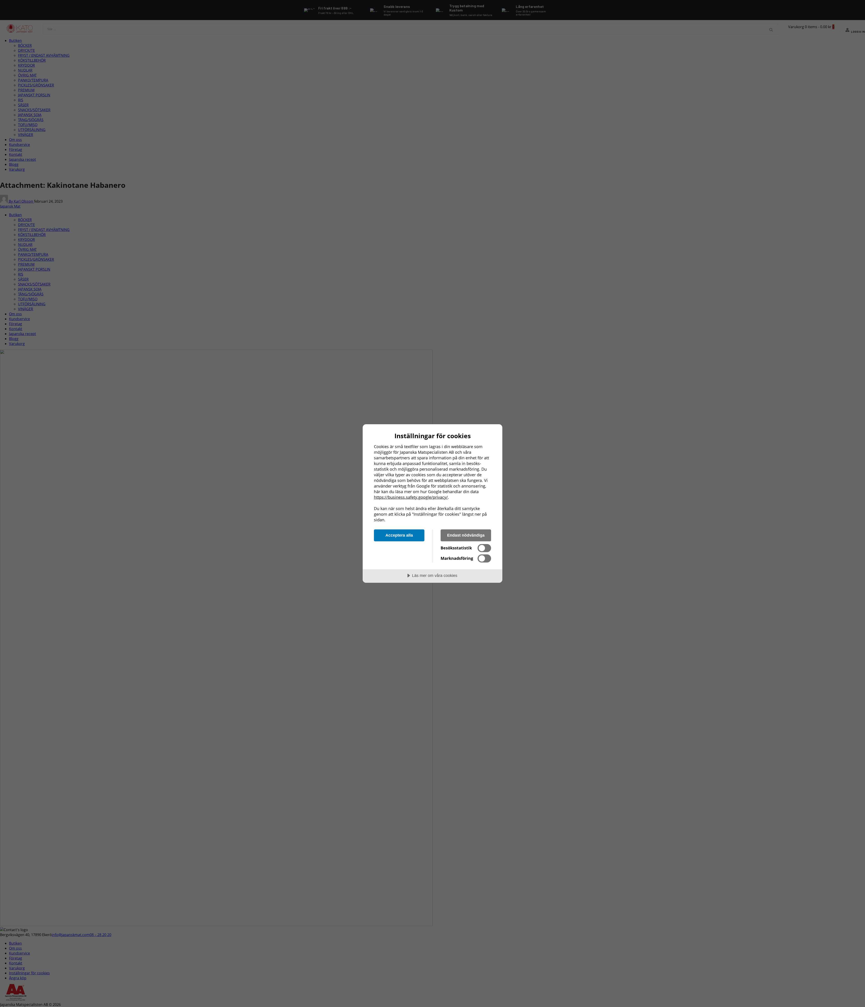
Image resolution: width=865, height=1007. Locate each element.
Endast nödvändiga (466, 535)
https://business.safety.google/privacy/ (411, 497)
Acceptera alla (399, 535)
